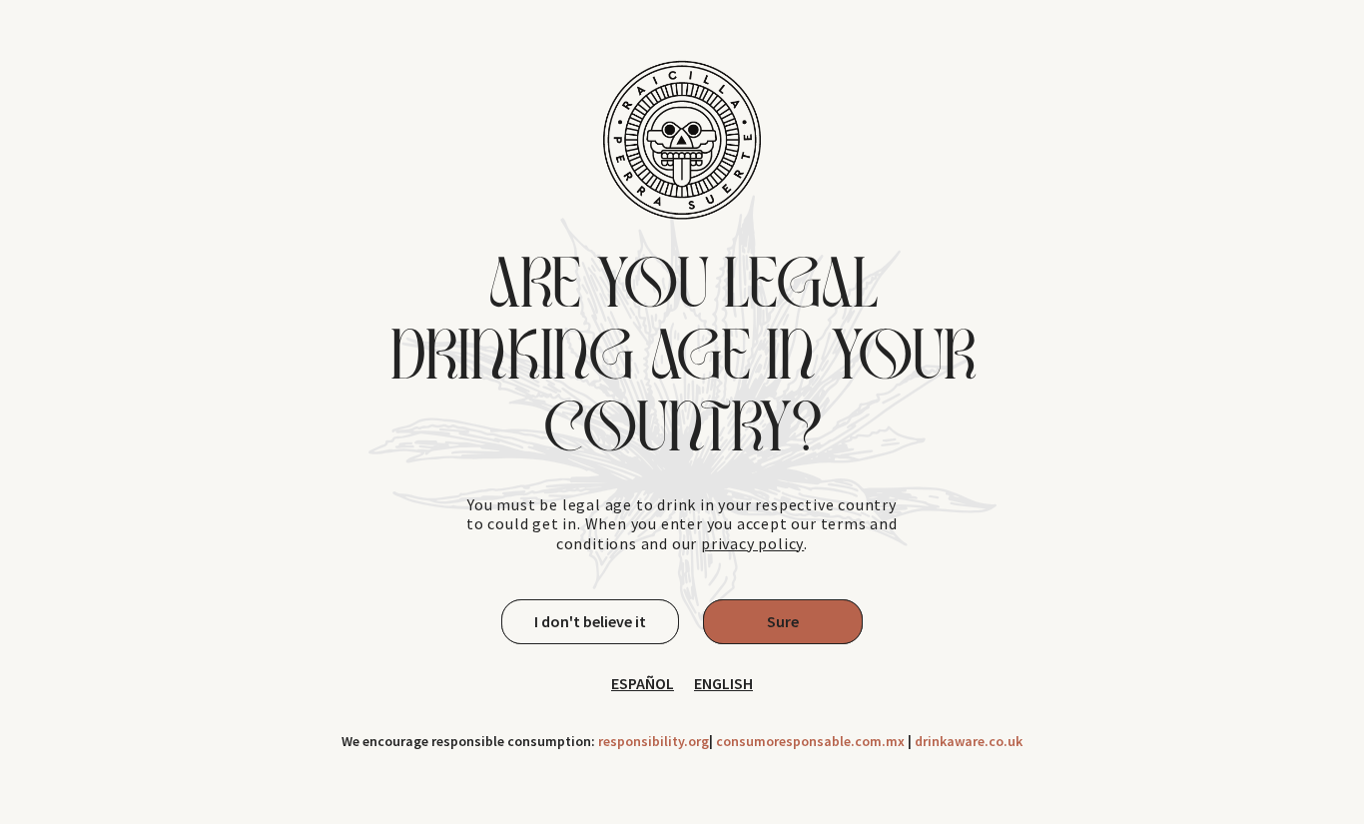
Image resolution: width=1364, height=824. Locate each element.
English (723, 683)
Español (642, 683)
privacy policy (752, 543)
